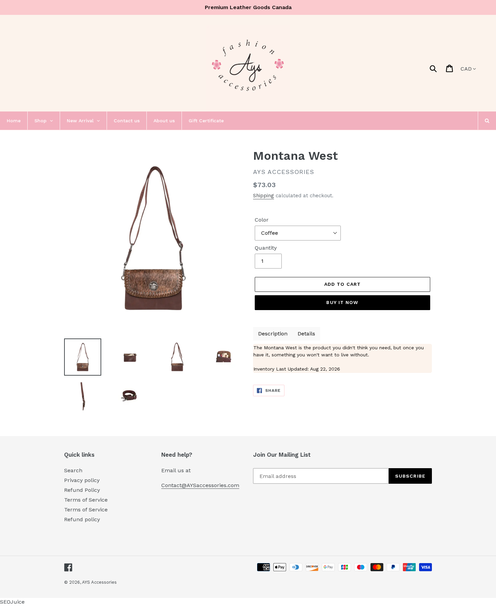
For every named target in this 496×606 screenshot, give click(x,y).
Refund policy (82, 519)
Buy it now (342, 302)
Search (73, 470)
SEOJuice (12, 602)
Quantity (266, 248)
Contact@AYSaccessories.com (200, 485)
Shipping (263, 196)
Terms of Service (86, 500)
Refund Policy (82, 490)
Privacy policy (82, 480)
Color (262, 220)
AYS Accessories (99, 582)
